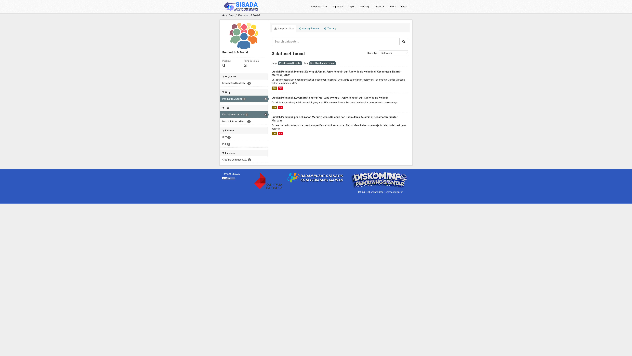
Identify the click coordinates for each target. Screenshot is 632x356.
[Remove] (300, 63)
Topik (351, 6)
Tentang (364, 6)
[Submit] (403, 41)
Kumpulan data (319, 6)
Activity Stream (310, 28)
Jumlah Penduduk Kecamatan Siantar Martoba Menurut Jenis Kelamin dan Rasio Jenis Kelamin (330, 97)
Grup (231, 15)
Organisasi (337, 6)
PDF (280, 88)
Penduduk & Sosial (249, 15)
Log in (404, 6)
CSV (274, 88)
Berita (393, 6)
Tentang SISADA (231, 174)
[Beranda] (223, 15)
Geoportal (379, 6)
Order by (372, 53)
